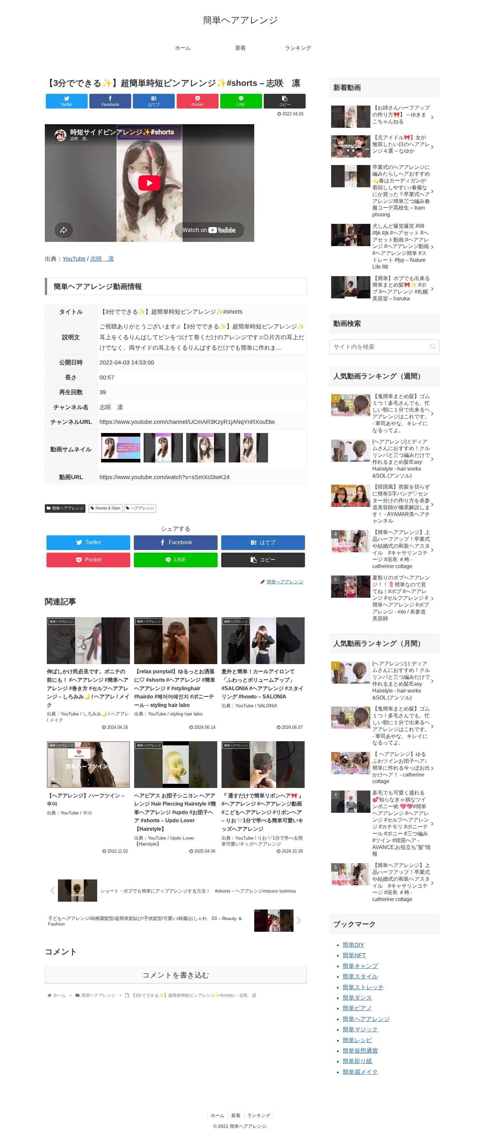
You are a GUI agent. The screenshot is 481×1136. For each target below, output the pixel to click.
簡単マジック (360, 1029)
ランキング (258, 1115)
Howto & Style (108, 508)
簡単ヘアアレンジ (67, 508)
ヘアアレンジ (142, 508)
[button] (432, 346)
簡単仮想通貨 (360, 1050)
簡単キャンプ (360, 966)
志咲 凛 (102, 259)
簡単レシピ (357, 1040)
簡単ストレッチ (363, 987)
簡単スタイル (360, 976)
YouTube (73, 259)
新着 (235, 1115)
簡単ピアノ (357, 1008)
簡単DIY (353, 945)
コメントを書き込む (175, 975)
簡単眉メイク (360, 1072)
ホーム (217, 1115)
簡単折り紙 (357, 1061)
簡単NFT (354, 955)
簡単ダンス (357, 997)
